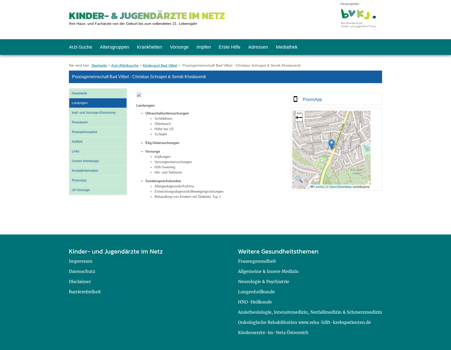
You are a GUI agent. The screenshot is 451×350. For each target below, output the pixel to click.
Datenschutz (82, 271)
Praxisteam (80, 122)
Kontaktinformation (85, 171)
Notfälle (77, 142)
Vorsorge (179, 47)
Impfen (204, 47)
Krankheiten (149, 47)
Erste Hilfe (229, 47)
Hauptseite (79, 93)
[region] (336, 99)
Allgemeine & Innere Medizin (268, 271)
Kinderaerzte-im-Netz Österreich (273, 332)
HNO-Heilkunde (255, 302)
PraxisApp (79, 180)
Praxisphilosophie (84, 132)
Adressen (258, 47)
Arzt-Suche (80, 47)
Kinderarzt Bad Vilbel (160, 65)
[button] (331, 144)
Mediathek (287, 47)
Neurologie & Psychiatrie (263, 281)
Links (75, 151)
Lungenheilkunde (256, 291)
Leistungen (80, 103)
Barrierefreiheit (85, 291)
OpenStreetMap (340, 186)
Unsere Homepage (85, 161)
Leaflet (318, 186)
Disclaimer (80, 281)
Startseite (99, 65)
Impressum (80, 261)
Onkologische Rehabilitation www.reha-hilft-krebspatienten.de (304, 322)
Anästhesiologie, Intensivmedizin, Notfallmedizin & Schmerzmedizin (310, 312)
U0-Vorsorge (81, 190)
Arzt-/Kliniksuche (125, 65)
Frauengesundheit (257, 261)
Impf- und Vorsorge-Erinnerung (94, 112)
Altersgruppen (114, 47)
